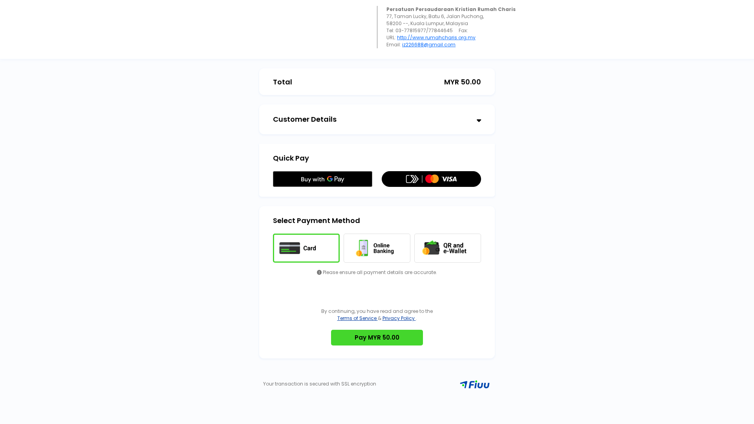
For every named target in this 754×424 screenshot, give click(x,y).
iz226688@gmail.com (429, 44)
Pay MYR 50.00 (377, 337)
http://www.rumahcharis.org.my (436, 37)
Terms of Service (357, 318)
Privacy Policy (399, 318)
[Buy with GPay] (322, 179)
